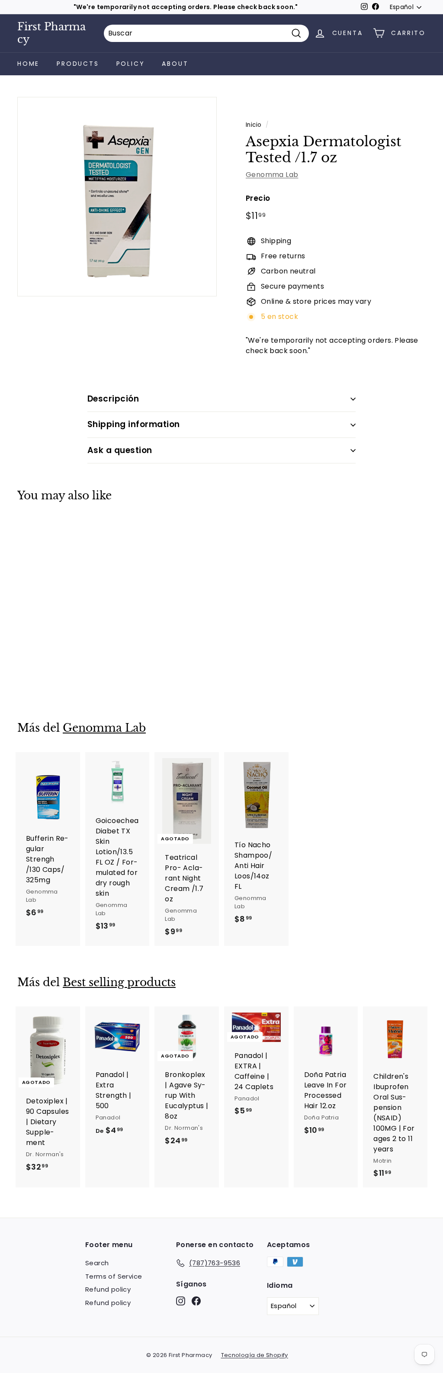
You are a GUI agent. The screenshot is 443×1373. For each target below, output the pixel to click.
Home (28, 63)
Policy (130, 63)
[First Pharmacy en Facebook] (196, 1301)
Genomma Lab (272, 175)
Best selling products (119, 982)
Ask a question (119, 450)
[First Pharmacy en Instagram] (180, 1301)
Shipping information (133, 424)
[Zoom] (117, 196)
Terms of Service (113, 1276)
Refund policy (108, 1289)
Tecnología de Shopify (254, 1355)
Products (78, 63)
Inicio (253, 125)
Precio (258, 198)
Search (97, 1262)
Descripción (113, 399)
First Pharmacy (51, 32)
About (175, 63)
